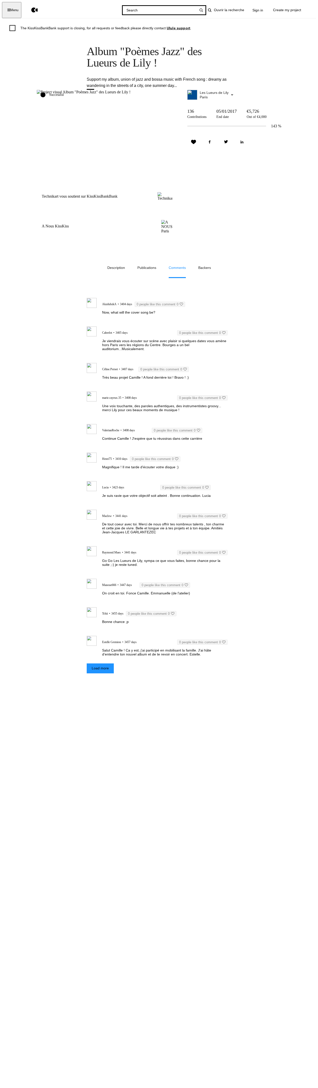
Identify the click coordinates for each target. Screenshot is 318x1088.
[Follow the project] (193, 142)
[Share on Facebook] (209, 142)
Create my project (287, 10)
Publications (146, 268)
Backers (204, 268)
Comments (177, 268)
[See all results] (201, 10)
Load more (100, 668)
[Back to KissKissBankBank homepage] (30, 10)
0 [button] (157, 304)
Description (116, 268)
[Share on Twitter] (226, 142)
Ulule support (178, 28)
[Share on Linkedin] (242, 142)
